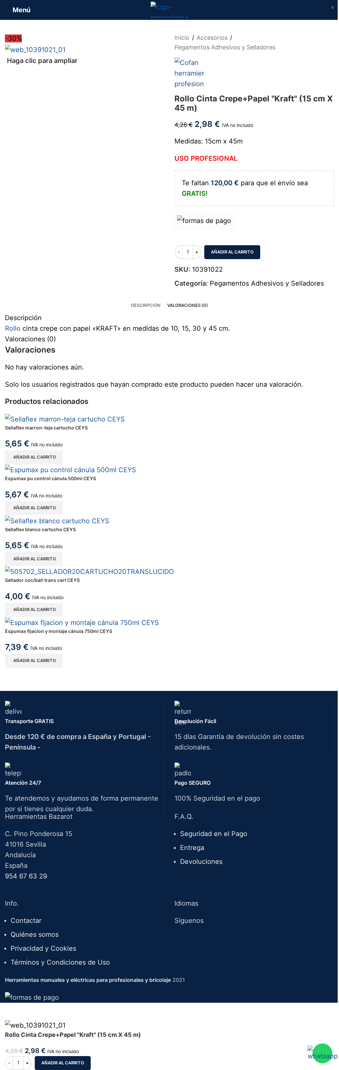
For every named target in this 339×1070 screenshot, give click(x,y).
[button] (34, 457)
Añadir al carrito (232, 251)
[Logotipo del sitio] (170, 9)
